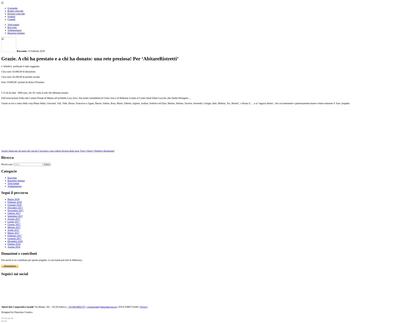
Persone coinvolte (16, 13)
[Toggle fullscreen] (8, 318)
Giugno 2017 (14, 224)
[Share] (5, 318)
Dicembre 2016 (15, 241)
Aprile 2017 (13, 230)
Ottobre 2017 (14, 213)
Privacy (144, 307)
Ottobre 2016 (14, 244)
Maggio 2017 (14, 227)
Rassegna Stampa (16, 33)
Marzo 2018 (13, 199)
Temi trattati (13, 24)
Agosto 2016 (13, 247)
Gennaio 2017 (14, 238)
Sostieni (11, 16)
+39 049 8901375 (76, 307)
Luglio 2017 (13, 221)
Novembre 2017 (15, 210)
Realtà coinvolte (15, 11)
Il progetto (12, 8)
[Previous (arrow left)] (2, 321)
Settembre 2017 (15, 216)
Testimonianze (14, 30)
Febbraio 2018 (14, 202)
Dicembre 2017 (15, 207)
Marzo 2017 (13, 233)
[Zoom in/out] (12, 318)
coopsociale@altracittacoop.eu (102, 307)
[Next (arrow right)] (5, 321)
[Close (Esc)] (2, 318)
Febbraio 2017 (14, 235)
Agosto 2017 (13, 219)
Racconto (12, 27)
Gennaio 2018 (14, 205)
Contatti (11, 19)
